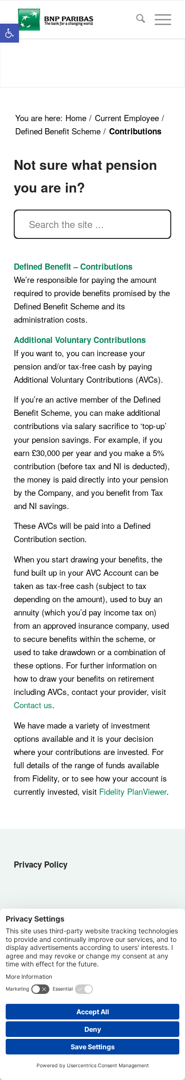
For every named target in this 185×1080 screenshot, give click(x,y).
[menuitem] (136, 19)
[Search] (136, 19)
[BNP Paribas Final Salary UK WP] (76, 19)
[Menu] (158, 19)
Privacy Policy (40, 864)
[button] (9, 33)
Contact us (33, 705)
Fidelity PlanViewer (132, 791)
